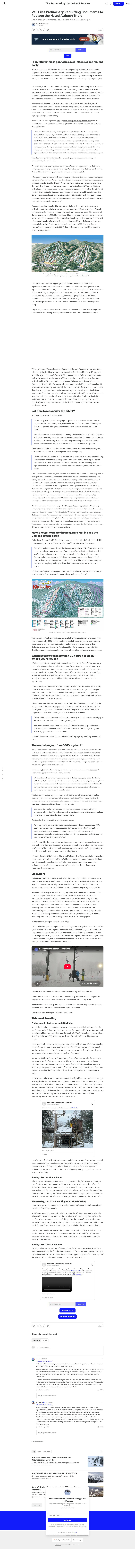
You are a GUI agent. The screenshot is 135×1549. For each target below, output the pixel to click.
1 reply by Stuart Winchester (47, 1395)
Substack (58, 1545)
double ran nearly (62, 86)
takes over (59, 907)
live (43, 926)
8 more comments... (38, 1442)
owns (79, 895)
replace (73, 926)
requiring (35, 884)
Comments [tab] (36, 1340)
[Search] (106, 4)
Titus (70, 1012)
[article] (67, 1462)
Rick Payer (39, 1402)
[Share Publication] (111, 4)
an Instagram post (39, 543)
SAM (60, 415)
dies (74, 1004)
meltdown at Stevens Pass (85, 904)
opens (55, 921)
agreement (55, 996)
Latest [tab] (39, 1452)
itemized (93, 769)
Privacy (68, 1535)
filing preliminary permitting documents (74, 120)
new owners (91, 892)
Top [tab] (34, 1452)
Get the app (77, 1540)
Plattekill (60, 1012)
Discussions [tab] (46, 1452)
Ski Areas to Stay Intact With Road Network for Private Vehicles (53, 1476)
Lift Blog (78, 451)
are (68, 1007)
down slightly (69, 910)
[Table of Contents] (2, 774)
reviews (49, 991)
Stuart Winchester (42, 23)
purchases (46, 895)
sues (48, 898)
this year (51, 372)
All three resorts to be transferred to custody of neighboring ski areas (55, 1463)
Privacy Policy (82, 1526)
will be (45, 901)
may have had (82, 913)
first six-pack (44, 932)
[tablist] (40, 1340)
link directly (57, 916)
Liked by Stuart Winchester (45, 1361)
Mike (37, 1359)
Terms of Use (77, 1524)
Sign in (128, 4)
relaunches (80, 884)
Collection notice (82, 1535)
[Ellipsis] (102, 1358)
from (55, 415)
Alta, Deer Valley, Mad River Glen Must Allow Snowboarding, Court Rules (51, 1458)
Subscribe (118, 4)
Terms (73, 1535)
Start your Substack (62, 1540)
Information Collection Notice (67, 1526)
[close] (86, 1489)
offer (54, 881)
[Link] (28, 63)
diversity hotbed (53, 1004)
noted (91, 703)
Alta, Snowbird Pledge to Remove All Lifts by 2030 (54, 1473)
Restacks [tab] (44, 1340)
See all (35, 1505)
